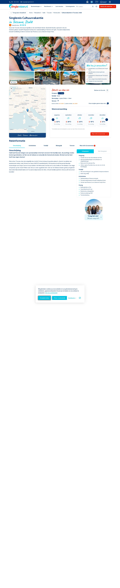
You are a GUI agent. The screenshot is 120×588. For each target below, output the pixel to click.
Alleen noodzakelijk (59, 298)
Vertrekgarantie (70, 6)
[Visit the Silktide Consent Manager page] (80, 298)
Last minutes (59, 6)
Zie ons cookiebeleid (51, 293)
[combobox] (83, 6)
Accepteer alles (44, 298)
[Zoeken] (77, 6)
